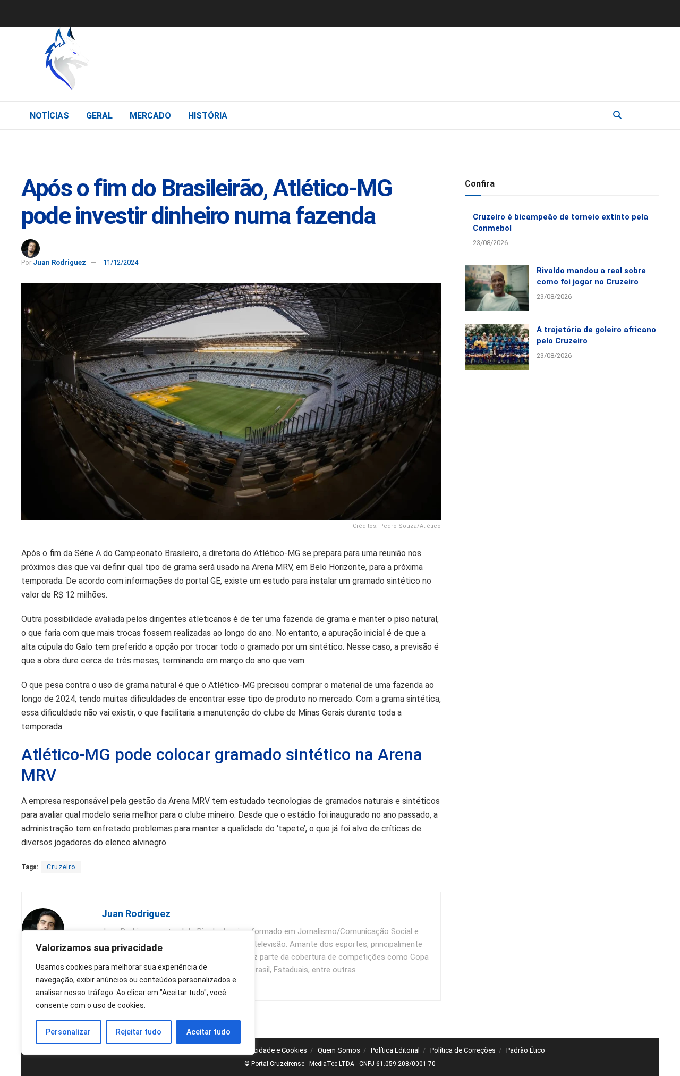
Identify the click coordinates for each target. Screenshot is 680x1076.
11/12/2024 (120, 262)
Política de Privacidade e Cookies (256, 1050)
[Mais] (650, 114)
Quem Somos (339, 1050)
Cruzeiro (61, 867)
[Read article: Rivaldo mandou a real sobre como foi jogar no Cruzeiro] (497, 288)
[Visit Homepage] (122, 61)
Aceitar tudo (208, 1032)
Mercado (150, 116)
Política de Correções (463, 1050)
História (207, 116)
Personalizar (68, 1032)
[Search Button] (617, 115)
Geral (99, 116)
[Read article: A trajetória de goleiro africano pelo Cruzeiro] (497, 347)
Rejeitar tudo (139, 1032)
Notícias (49, 116)
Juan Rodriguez (59, 262)
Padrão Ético (525, 1050)
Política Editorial (395, 1050)
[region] (138, 992)
